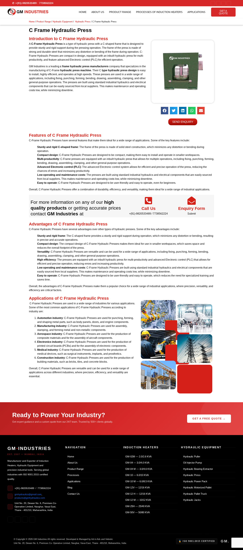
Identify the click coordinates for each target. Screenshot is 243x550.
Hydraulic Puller (190, 456)
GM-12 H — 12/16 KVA (137, 493)
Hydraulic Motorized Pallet (196, 487)
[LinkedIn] (229, 3)
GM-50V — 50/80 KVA (136, 512)
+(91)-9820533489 (24, 3)
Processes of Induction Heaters (159, 12)
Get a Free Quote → (209, 418)
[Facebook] (213, 3)
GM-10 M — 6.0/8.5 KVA (137, 481)
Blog (68, 487)
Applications (196, 12)
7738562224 (46, 3)
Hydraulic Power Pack (194, 481)
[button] (164, 110)
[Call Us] (148, 200)
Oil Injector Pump (191, 462)
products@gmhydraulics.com (30, 497)
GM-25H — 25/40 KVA (136, 506)
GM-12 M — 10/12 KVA (137, 499)
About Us (97, 12)
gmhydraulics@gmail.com (28, 494)
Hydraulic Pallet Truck (194, 493)
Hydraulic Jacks (191, 499)
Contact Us (72, 493)
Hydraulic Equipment (63, 21)
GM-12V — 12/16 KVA (136, 487)
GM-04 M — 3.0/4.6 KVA (137, 469)
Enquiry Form (191, 208)
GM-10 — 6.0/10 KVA (136, 475)
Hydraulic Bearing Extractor (197, 469)
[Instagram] (218, 3)
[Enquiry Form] (191, 200)
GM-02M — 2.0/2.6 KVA (137, 456)
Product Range (120, 12)
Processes (72, 475)
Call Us (149, 208)
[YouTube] (223, 3)
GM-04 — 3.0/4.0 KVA (136, 462)
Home (82, 12)
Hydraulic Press (82, 21)
